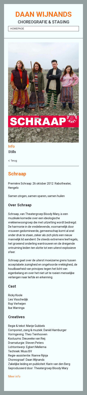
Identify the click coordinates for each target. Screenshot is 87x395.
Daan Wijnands (43, 14)
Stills (12, 152)
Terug (14, 160)
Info (11, 146)
